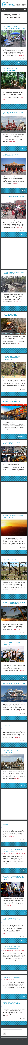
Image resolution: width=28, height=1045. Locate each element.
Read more (21, 55)
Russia (24, 148)
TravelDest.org (6, 1039)
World (24, 62)
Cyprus (24, 870)
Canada (24, 234)
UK (24, 677)
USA (24, 106)
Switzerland (23, 744)
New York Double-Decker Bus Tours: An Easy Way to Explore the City (13, 878)
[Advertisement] (14, 253)
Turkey (24, 996)
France (24, 1022)
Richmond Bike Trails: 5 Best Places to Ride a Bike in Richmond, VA (12, 358)
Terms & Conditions (20, 1039)
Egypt (24, 718)
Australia (23, 940)
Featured (21, 62)
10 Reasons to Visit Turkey (12, 977)
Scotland (23, 843)
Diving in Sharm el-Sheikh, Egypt (14, 683)
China (24, 190)
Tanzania (23, 636)
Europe (24, 785)
